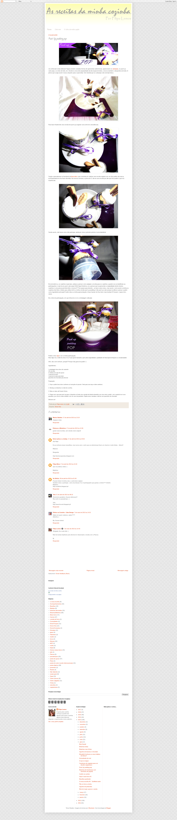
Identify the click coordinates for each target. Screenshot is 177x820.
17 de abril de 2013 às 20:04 (76, 439)
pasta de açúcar (54, 658)
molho (52, 645)
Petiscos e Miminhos (59, 428)
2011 (79, 803)
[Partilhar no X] (80, 404)
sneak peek (53, 674)
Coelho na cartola (84, 774)
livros (51, 639)
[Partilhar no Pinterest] (83, 404)
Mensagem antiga (123, 570)
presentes (53, 667)
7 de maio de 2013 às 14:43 (72, 528)
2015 (79, 714)
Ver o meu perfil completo (55, 721)
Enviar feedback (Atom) (63, 573)
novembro (83, 724)
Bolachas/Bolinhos (55, 612)
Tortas (52, 683)
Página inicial (90, 570)
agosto (82, 732)
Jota (54, 494)
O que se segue (84, 761)
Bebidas (52, 608)
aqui (58, 355)
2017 (79, 709)
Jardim (52, 637)
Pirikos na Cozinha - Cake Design (63, 512)
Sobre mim (58, 30)
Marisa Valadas (57, 417)
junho (81, 737)
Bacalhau (52, 606)
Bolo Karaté (82, 744)
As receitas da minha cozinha (55, 590)
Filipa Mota (56, 464)
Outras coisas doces (56, 650)
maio (81, 739)
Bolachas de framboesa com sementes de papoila (87, 770)
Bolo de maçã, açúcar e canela (88, 789)
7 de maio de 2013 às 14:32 (82, 512)
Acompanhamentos (55, 604)
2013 (79, 719)
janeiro (82, 797)
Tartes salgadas (54, 680)
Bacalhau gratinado (85, 779)
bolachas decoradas (56, 610)
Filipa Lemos (57, 528)
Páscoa (52, 654)
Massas (52, 641)
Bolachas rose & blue (85, 749)
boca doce (74, 176)
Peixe (51, 661)
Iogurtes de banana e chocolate (88, 751)
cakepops (115, 69)
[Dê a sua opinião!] (78, 404)
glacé (51, 632)
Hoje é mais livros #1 (85, 776)
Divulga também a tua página (54, 594)
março (82, 792)
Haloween (53, 634)
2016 (79, 712)
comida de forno (55, 619)
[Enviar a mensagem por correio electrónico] (73, 404)
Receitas (49, 30)
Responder (56, 422)
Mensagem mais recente (56, 570)
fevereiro (82, 794)
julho (81, 734)
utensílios (53, 685)
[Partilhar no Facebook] (82, 404)
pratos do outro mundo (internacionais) (61, 663)
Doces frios (58, 406)
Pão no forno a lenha (85, 784)
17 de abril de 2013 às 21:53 (68, 464)
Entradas (52, 630)
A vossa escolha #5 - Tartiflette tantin (90, 781)
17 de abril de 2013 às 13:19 (71, 417)
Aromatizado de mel (85, 758)
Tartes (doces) (54, 678)
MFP (51, 643)
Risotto (52, 669)
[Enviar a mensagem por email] (76, 404)
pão (51, 652)
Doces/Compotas (55, 628)
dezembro (83, 722)
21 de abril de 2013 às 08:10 (64, 494)
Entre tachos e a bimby (60, 439)
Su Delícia (56, 478)
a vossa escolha (54, 601)
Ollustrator (91, 808)
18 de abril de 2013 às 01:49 (68, 478)
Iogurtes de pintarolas (85, 786)
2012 (79, 800)
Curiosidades (54, 621)
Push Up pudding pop (85, 767)
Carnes (52, 617)
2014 (79, 717)
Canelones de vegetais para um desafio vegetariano (88, 764)
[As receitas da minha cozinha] (49, 592)
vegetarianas (54, 687)
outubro (82, 727)
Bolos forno (53, 615)
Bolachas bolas (83, 746)
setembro (83, 729)
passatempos (54, 656)
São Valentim (54, 672)
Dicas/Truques (54, 623)
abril (81, 742)
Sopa (51, 676)
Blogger (108, 808)
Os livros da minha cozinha (71, 30)
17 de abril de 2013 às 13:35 (74, 428)
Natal (51, 647)
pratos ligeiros (54, 665)
